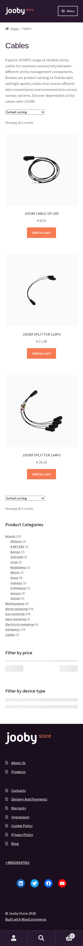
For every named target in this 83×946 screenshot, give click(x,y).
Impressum (20, 817)
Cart (64, 934)
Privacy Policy (22, 834)
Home (15, 29)
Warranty (18, 808)
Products (18, 771)
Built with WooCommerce (25, 919)
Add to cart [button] (41, 232)
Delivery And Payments (29, 799)
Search (41, 938)
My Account (14, 938)
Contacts (18, 790)
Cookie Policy (22, 825)
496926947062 (18, 862)
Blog (15, 843)
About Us (18, 762)
